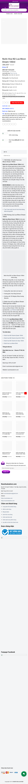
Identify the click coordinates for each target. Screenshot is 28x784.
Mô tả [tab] (5, 151)
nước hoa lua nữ (13, 117)
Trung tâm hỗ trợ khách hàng (9, 506)
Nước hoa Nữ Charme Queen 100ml (13, 335)
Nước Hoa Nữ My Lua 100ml (20, 393)
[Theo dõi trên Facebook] (2, 477)
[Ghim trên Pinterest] (13, 124)
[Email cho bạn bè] (10, 124)
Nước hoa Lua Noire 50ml (11, 343)
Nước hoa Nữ (14, 73)
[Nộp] (25, 10)
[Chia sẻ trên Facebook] (6, 124)
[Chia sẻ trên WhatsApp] (3, 124)
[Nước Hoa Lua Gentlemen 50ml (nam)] (7, 406)
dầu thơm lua (13, 113)
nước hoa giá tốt (6, 115)
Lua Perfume (21, 113)
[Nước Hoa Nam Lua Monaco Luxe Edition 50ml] (7, 386)
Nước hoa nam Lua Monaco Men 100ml (20, 453)
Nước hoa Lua (15, 115)
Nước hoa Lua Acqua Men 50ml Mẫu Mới (20, 413)
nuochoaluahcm (6, 121)
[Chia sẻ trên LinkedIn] (15, 124)
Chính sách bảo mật (7, 517)
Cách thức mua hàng (7, 514)
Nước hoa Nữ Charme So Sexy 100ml (14, 340)
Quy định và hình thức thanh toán (10, 522)
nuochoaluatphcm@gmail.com (11, 493)
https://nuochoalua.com (6, 498)
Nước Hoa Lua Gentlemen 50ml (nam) (6, 413)
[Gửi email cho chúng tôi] (13, 477)
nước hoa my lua (10, 119)
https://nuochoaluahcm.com (7, 500)
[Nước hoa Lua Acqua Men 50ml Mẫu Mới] (21, 406)
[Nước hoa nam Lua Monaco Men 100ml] (21, 446)
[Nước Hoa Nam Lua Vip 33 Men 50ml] (7, 426)
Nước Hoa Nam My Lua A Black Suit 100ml (20, 433)
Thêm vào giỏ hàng (17, 102)
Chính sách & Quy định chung (9, 519)
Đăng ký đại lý (6, 511)
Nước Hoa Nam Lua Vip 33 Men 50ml (6, 433)
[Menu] (2, 5)
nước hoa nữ (18, 119)
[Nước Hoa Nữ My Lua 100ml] (21, 386)
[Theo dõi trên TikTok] (8, 477)
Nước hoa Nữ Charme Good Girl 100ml (14, 338)
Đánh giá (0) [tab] (7, 155)
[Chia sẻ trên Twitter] (8, 124)
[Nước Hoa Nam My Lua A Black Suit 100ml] (21, 426)
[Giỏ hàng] (25, 393)
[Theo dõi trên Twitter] (10, 477)
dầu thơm (7, 113)
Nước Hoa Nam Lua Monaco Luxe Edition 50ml (6, 393)
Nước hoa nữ (18, 13)
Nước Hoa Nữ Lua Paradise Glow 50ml (6, 453)
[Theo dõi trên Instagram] (5, 477)
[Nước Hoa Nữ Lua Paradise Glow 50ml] (7, 446)
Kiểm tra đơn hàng (7, 509)
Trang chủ (9, 13)
